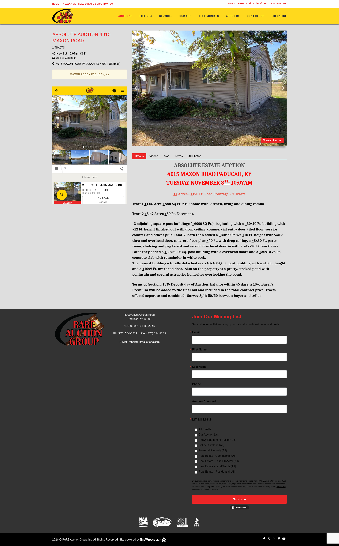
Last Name (199, 366)
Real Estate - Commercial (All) (217, 456)
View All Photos (272, 140)
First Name (199, 349)
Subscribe (239, 499)
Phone (196, 384)
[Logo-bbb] (197, 522)
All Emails (204, 429)
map (117, 63)
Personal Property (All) (212, 450)
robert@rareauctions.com (144, 342)
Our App (185, 16)
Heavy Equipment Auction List (217, 440)
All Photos (194, 156)
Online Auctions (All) (211, 445)
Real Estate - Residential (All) (217, 471)
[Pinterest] (261, 3)
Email (196, 332)
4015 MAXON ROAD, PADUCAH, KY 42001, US (84, 63)
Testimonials (208, 16)
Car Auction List (208, 434)
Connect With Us (237, 3)
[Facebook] (250, 3)
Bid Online (279, 16)
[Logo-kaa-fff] (162, 522)
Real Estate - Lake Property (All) (218, 461)
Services (165, 16)
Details (139, 156)
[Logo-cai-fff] (182, 522)
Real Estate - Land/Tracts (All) (217, 466)
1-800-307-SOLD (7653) (139, 326)
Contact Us (255, 16)
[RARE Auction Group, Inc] (62, 15)
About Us (233, 16)
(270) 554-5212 (127, 333)
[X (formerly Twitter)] (253, 3)
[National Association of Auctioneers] (143, 522)
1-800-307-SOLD (277, 3)
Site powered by (129, 539)
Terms (179, 156)
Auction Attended (204, 401)
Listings (145, 16)
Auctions (125, 16)
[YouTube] (265, 3)
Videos (153, 156)
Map (166, 156)
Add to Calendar (66, 57)
